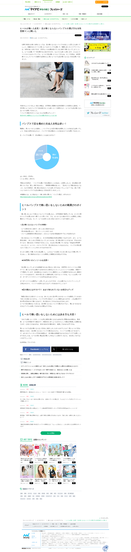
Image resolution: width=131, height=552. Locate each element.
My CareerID (96, 539)
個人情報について (54, 526)
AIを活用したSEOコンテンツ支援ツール (82, 540)
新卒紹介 (66, 542)
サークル (30, 493)
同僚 (25, 493)
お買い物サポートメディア (56, 540)
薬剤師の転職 (44, 543)
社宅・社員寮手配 (76, 545)
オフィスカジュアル (57, 354)
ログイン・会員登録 (102, 2)
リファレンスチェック (85, 545)
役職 (51, 493)
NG (33, 496)
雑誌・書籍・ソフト (103, 537)
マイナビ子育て (68, 539)
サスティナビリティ (61, 548)
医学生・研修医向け (66, 533)
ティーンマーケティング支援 (77, 537)
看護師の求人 (50, 543)
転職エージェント (73, 542)
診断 (21, 462)
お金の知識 (72, 524)
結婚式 (29, 496)
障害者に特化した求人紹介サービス (58, 534)
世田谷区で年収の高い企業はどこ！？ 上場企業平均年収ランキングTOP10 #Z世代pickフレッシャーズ (48, 408)
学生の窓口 (27, 2)
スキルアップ (49, 496)
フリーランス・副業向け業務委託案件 (73, 534)
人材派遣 (43, 542)
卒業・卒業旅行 (63, 524)
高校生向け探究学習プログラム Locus (57, 536)
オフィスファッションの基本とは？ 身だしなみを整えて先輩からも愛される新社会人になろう (49, 366)
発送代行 (60, 545)
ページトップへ (104, 518)
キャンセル (60, 493)
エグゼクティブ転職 (81, 542)
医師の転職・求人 (66, 543)
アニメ (66, 496)
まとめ (35, 493)
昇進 (37, 498)
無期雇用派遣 (80, 543)
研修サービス (44, 545)
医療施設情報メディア (46, 540)
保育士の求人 (73, 543)
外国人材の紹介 (102, 543)
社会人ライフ (37, 462)
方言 (33, 498)
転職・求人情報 (74, 533)
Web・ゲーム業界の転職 (51, 542)
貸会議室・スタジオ (67, 545)
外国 (65, 493)
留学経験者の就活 (51, 533)
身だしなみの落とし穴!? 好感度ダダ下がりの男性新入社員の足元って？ (43, 377)
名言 (25, 496)
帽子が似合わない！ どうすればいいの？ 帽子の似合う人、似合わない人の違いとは (46, 369)
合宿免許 (58, 2)
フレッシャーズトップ (25, 24)
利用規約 (46, 526)
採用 (66, 548)
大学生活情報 (86, 537)
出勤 (21, 496)
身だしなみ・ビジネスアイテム (51, 19)
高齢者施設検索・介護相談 (95, 540)
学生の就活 (44, 533)
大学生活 (38, 496)
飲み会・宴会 (37, 19)
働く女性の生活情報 (94, 537)
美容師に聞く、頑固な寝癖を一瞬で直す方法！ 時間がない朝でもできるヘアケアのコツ (47, 373)
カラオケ (29, 498)
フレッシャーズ (48, 2)
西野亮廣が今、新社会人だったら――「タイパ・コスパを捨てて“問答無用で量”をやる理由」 (46, 392)
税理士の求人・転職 (97, 542)
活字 (70, 496)
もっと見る (50, 433)
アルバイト (23, 498)
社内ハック (84, 19)
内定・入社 (54, 524)
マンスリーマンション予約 (68, 540)
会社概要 (50, 548)
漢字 (55, 493)
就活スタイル (38, 2)
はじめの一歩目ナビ (67, 2)
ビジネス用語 (74, 19)
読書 (21, 493)
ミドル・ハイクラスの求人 (88, 533)
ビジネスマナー (38, 24)
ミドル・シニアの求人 (46, 534)
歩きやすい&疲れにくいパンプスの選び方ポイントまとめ (38, 115)
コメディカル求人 (58, 543)
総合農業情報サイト (60, 539)
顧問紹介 (104, 542)
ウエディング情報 (45, 539)
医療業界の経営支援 (94, 543)
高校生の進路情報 (45, 536)
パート (102, 533)
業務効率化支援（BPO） (52, 545)
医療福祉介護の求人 (85, 534)
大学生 (43, 496)
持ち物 (43, 493)
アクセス (54, 548)
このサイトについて (38, 526)
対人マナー (65, 19)
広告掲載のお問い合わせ (65, 526)
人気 (54, 496)
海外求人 (80, 533)
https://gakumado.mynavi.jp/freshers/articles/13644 (36, 197)
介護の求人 (87, 543)
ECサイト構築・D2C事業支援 (78, 539)
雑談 (74, 496)
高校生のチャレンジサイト (65, 537)
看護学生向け (58, 533)
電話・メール (27, 19)
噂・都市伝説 (70, 493)
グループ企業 (71, 548)
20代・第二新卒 (60, 542)
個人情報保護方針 (78, 548)
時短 (41, 498)
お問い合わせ (75, 526)
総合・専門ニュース (55, 537)
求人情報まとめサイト (46, 537)
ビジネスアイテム (36, 354)
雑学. (30, 354)
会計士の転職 (89, 542)
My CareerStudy (89, 539)
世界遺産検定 (52, 539)
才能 (62, 496)
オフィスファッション (46, 354)
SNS (47, 493)
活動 (39, 493)
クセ (58, 496)
